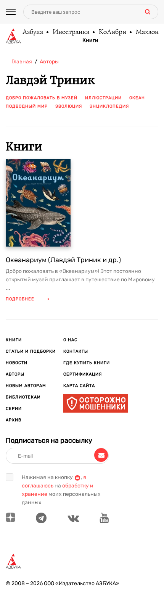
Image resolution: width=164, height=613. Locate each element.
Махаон (146, 32)
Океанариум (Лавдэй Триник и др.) (63, 259)
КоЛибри (112, 32)
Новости (16, 362)
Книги (90, 40)
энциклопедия (109, 106)
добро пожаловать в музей (41, 97)
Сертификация (82, 374)
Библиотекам (23, 397)
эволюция (68, 106)
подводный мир (27, 106)
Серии (14, 408)
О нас (70, 339)
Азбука (32, 32)
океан (137, 97)
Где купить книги (86, 362)
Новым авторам (26, 385)
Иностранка (70, 32)
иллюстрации (103, 97)
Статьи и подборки (31, 351)
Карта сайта (79, 385)
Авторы (15, 374)
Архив (13, 420)
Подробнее (20, 299)
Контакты (75, 351)
